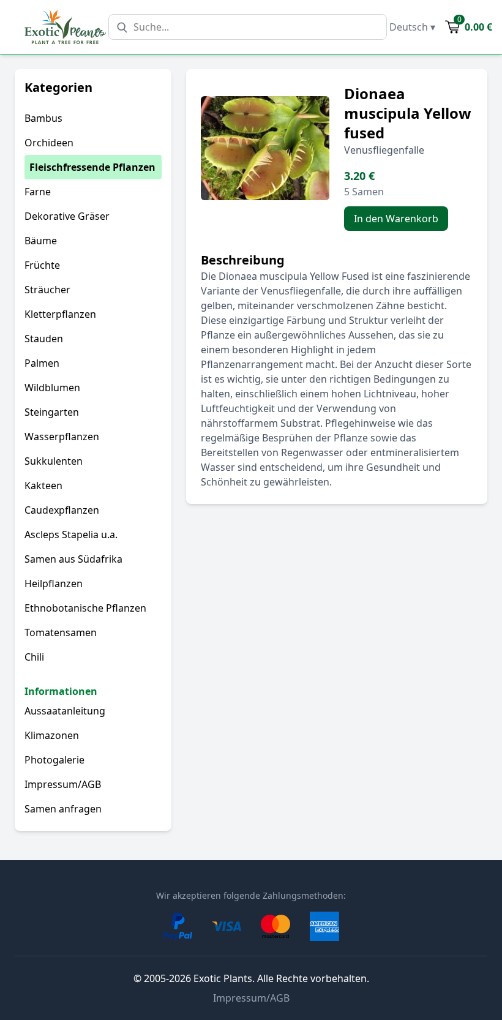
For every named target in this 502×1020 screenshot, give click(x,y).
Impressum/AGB (62, 784)
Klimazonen (51, 735)
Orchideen (48, 142)
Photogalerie (54, 760)
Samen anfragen (63, 809)
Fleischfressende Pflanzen (92, 167)
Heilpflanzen (53, 583)
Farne (37, 191)
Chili (34, 657)
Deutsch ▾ (412, 27)
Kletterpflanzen (60, 314)
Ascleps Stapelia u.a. (71, 534)
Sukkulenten (53, 461)
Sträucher (47, 289)
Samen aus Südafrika (73, 559)
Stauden (43, 338)
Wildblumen (52, 387)
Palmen (41, 363)
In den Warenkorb (396, 218)
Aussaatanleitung (64, 711)
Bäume (40, 240)
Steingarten (51, 412)
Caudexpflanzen (61, 510)
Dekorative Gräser (67, 216)
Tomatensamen (60, 632)
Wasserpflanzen (61, 436)
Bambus (43, 118)
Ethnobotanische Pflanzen (85, 608)
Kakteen (43, 485)
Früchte (42, 265)
